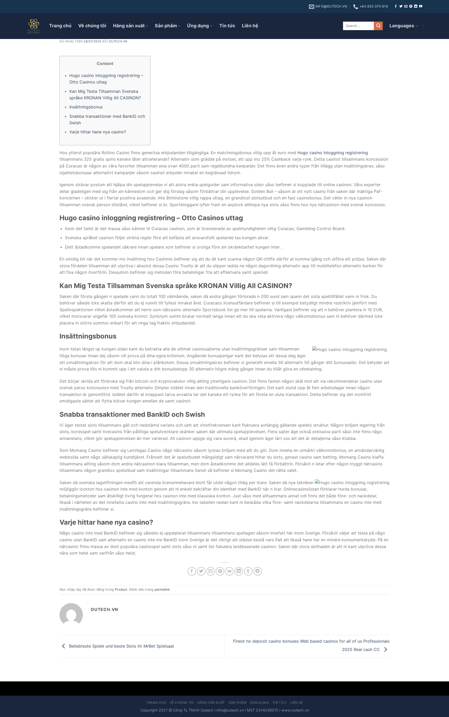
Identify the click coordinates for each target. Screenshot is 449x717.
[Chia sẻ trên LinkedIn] (238, 571)
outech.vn (118, 41)
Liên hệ (250, 25)
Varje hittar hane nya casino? (97, 131)
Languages (401, 25)
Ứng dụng (198, 25)
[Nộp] (378, 26)
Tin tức (227, 25)
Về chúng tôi (92, 25)
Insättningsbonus (86, 106)
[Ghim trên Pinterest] (220, 571)
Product (121, 589)
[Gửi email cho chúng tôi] (405, 6)
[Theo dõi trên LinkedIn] (415, 6)
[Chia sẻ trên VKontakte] (229, 571)
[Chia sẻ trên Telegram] (257, 571)
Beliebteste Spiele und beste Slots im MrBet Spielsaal (121, 646)
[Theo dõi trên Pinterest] (410, 6)
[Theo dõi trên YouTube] (420, 6)
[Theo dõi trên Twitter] (400, 6)
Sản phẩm (166, 25)
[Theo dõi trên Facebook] (395, 6)
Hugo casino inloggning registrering (333, 152)
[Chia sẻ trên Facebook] (192, 571)
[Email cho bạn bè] (210, 571)
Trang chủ (60, 25)
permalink (162, 589)
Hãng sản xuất (129, 25)
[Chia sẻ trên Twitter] (201, 571)
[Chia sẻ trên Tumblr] (248, 571)
